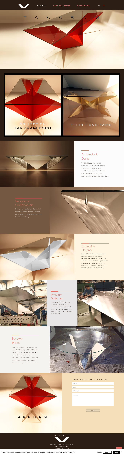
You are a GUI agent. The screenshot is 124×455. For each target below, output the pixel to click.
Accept (116, 452)
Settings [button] (99, 452)
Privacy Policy (72, 452)
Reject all (107, 452)
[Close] (122, 452)
